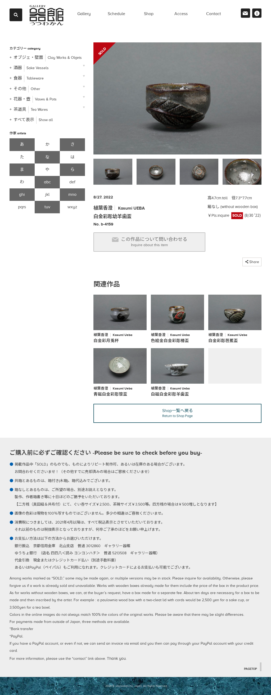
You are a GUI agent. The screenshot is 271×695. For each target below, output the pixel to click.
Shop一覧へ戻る (177, 413)
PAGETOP (250, 668)
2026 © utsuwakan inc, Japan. (123, 685)
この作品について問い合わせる (154, 242)
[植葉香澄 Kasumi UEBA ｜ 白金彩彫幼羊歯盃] (177, 100)
